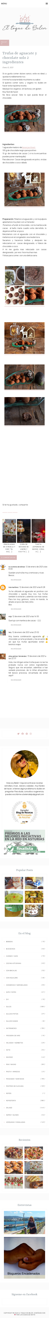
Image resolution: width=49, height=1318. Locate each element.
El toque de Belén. (26, 1313)
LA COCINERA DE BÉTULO (17, 567)
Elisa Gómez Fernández (18, 656)
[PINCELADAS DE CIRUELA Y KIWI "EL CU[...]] (9, 531)
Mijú (10, 616)
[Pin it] (10, 510)
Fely (10, 632)
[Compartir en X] (4, 510)
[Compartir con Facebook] (15, 510)
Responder (16, 580)
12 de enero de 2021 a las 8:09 (28, 567)
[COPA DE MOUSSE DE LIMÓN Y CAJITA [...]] (24, 531)
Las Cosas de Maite (27, 1315)
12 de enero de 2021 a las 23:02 (25, 632)
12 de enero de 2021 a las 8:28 (32, 587)
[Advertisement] (24, 476)
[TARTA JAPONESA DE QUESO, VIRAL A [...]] (38, 531)
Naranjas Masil (29, 147)
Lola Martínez (14, 587)
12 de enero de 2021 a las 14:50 (25, 616)
